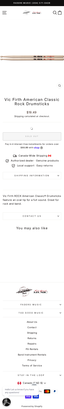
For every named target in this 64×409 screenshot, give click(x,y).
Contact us (32, 216)
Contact (31, 327)
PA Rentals (32, 349)
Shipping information (32, 175)
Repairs (32, 343)
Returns (32, 338)
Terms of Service (32, 365)
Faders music (31, 304)
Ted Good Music (31, 313)
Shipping (19, 116)
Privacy (32, 360)
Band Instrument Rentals (32, 354)
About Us (32, 322)
